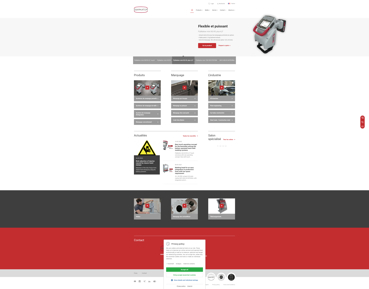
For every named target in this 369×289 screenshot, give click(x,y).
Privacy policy (181, 286)
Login (212, 3)
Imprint (189, 286)
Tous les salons (228, 139)
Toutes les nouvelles (189, 136)
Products (198, 10)
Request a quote (159, 45)
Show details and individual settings (186, 280)
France (233, 3)
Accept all (184, 270)
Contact (222, 10)
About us (231, 10)
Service (214, 10)
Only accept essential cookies (184, 275)
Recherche (222, 3)
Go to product (143, 45)
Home (192, 11)
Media (207, 10)
